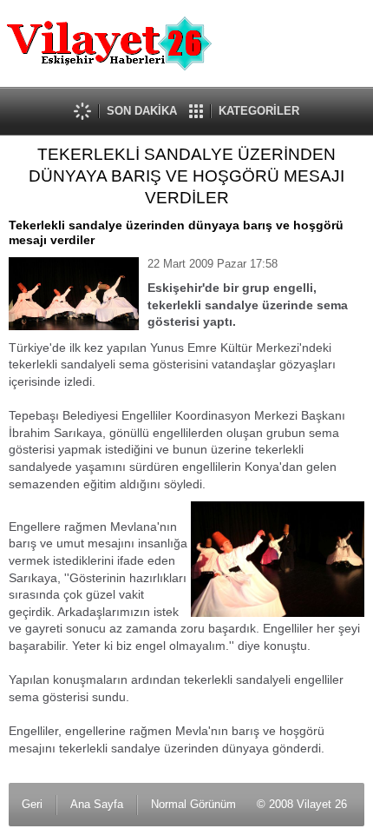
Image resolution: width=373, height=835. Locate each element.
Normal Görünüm (193, 804)
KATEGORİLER (259, 110)
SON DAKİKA (142, 110)
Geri (32, 804)
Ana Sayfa (96, 804)
